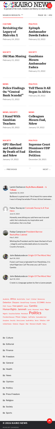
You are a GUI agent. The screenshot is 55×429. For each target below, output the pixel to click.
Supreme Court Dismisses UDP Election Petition (39, 150)
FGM (4, 306)
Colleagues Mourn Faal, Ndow (37, 120)
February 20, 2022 (37, 95)
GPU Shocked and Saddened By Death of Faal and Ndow (14, 150)
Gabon (26, 306)
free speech (18, 306)
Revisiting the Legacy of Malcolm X (13, 31)
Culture (7, 24)
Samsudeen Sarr (41, 317)
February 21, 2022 (11, 60)
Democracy (41, 299)
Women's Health (35, 324)
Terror (37, 320)
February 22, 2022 (37, 39)
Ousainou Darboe (14, 313)
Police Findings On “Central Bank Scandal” (14, 91)
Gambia (33, 305)
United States (7, 324)
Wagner (22, 324)
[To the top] (49, 421)
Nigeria (5, 313)
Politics (33, 24)
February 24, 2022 (11, 39)
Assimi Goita (21, 299)
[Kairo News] (27, 5)
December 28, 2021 (37, 159)
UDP (48, 320)
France (9, 306)
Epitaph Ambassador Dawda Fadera (38, 31)
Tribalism (43, 320)
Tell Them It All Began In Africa (39, 90)
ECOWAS (41, 302)
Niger (47, 309)
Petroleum (24, 313)
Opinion (10, 381)
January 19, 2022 (36, 127)
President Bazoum (9, 317)
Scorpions (6, 320)
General (9, 362)
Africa (13, 299)
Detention (7, 302)
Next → (47, 169)
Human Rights (10, 309)
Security (12, 320)
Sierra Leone (21, 320)
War (27, 324)
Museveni (35, 309)
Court (28, 299)
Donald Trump (24, 302)
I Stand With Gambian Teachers (11, 120)
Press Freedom (13, 394)
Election (48, 302)
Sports (9, 412)
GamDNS (15, 427)
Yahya (44, 324)
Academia (6, 299)
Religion (24, 317)
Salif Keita (31, 317)
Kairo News (19, 423)
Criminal (33, 299)
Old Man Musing (14, 56)
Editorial (10, 344)
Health (9, 369)
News (5, 84)
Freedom (10, 356)
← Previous (10, 169)
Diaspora (15, 302)
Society (7, 52)
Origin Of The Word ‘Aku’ (39, 255)
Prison (18, 317)
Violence (15, 324)
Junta (29, 309)
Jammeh (22, 309)
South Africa (30, 320)
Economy (33, 302)
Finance (9, 350)
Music (42, 309)
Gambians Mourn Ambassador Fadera (37, 62)
